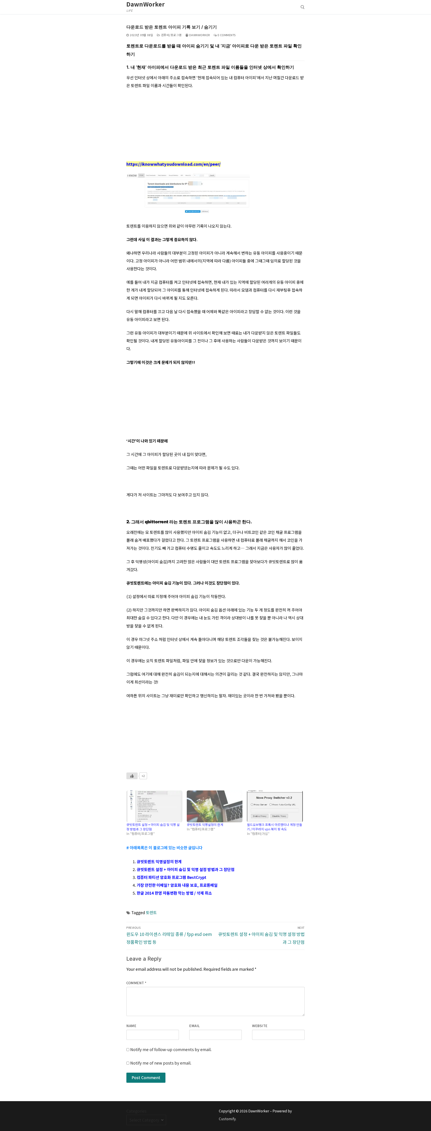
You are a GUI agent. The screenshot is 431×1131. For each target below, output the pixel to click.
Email (194, 1025)
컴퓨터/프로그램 (171, 35)
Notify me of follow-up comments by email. (170, 1049)
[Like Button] (132, 775)
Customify (227, 1118)
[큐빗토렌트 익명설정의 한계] (214, 806)
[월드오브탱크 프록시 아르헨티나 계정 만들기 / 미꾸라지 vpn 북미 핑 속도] (275, 806)
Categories (136, 1111)
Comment (136, 982)
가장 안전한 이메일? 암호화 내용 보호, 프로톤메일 (177, 885)
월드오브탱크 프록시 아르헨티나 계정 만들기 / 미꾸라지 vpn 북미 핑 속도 (274, 826)
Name (131, 1025)
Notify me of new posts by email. (160, 1063)
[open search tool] (303, 7)
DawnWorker (145, 4)
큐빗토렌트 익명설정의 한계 (205, 824)
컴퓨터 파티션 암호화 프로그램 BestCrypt (171, 877)
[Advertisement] (215, 126)
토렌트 (151, 912)
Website (260, 1025)
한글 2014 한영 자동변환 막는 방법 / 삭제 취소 (174, 893)
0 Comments (226, 35)
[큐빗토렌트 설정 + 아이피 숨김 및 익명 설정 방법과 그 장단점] (154, 806)
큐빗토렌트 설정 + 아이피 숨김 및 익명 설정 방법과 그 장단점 (185, 869)
